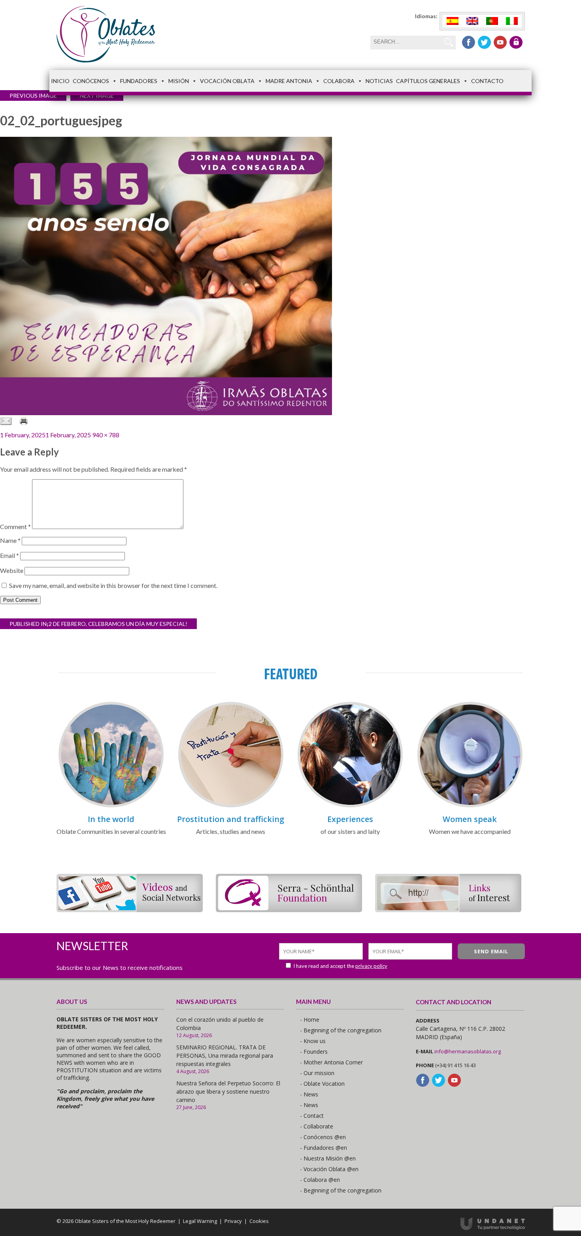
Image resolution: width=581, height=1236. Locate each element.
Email (9, 555)
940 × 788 (105, 434)
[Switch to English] (472, 21)
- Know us (313, 1041)
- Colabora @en (320, 1179)
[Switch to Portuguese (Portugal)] (492, 21)
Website (11, 570)
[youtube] (500, 42)
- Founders (314, 1051)
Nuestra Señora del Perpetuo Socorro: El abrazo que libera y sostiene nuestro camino (228, 1091)
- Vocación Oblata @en (329, 1169)
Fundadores (138, 80)
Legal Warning (200, 1221)
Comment (15, 526)
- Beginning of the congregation (340, 1030)
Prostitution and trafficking (230, 819)
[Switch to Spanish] (452, 21)
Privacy (233, 1221)
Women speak (470, 819)
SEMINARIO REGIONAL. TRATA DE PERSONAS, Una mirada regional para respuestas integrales (224, 1055)
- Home (309, 1019)
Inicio (60, 80)
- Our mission (317, 1073)
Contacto (487, 80)
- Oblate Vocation (322, 1083)
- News (309, 1094)
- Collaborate (316, 1126)
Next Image (97, 95)
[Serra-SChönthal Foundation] (289, 909)
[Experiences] (350, 806)
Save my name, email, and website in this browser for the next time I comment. (113, 585)
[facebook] (468, 42)
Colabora (339, 80)
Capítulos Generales (428, 80)
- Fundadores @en (323, 1147)
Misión (178, 80)
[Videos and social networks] (130, 909)
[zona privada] (516, 42)
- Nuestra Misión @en (328, 1158)
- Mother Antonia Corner (331, 1062)
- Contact (312, 1115)
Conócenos (91, 80)
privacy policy (371, 966)
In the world (111, 819)
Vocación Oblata (227, 80)
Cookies (259, 1221)
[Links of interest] (448, 909)
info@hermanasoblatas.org (467, 1051)
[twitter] (484, 42)
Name (10, 540)
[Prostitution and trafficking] (230, 806)
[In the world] (111, 806)
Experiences (350, 819)
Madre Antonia (289, 80)
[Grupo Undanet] (492, 1228)
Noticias (379, 80)
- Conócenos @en (323, 1137)
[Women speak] (470, 806)
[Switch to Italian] (512, 21)
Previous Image (33, 95)
